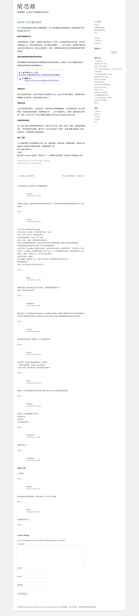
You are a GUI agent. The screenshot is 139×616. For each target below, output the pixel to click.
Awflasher (30, 435)
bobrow (29, 486)
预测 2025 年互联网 (100, 66)
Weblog (96, 38)
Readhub (97, 43)
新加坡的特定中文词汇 (101, 77)
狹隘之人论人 (98, 90)
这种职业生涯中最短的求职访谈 (62, 114)
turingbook (30, 458)
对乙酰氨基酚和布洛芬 (101, 95)
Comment (21, 544)
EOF (20, 152)
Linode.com (42, 607)
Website (20, 585)
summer (30, 193)
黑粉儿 (96, 103)
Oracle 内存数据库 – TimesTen (73, 176)
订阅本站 (97, 116)
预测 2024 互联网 (99, 79)
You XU (29, 219)
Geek (40, 161)
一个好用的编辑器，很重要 (102, 98)
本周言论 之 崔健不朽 (25, 176)
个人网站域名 (98, 61)
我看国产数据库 (99, 82)
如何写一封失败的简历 (29, 22)
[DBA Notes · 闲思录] (26, 6)
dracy (29, 509)
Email (19, 576)
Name (19, 568)
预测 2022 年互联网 (100, 100)
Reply (19, 211)
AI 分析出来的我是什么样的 (103, 74)
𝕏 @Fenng (97, 40)
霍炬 (95, 122)
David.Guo (30, 303)
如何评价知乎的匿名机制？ (102, 84)
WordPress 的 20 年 (100, 87)
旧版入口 (97, 114)
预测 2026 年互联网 (100, 64)
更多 (95, 33)
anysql (29, 329)
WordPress (28, 607)
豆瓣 (70, 607)
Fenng (48, 161)
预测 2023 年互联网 (100, 92)
